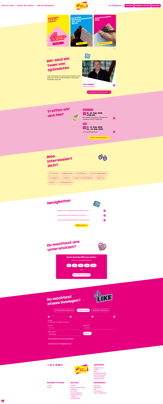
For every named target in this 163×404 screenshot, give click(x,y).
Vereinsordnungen (99, 377)
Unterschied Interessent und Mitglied (61, 339)
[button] (81, 339)
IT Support (73, 396)
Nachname (86, 325)
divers (67, 322)
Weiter (87, 333)
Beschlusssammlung (100, 375)
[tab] (64, 310)
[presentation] (47, 48)
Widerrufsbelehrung (100, 393)
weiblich (59, 322)
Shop (95, 371)
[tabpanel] (58, 30)
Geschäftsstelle (75, 398)
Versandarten (98, 391)
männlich (52, 322)
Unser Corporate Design (77, 387)
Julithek (72, 386)
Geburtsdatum (52, 332)
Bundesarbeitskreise (100, 373)
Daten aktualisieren (76, 393)
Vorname (50, 325)
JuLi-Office (73, 391)
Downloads (73, 389)
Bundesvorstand (99, 378)
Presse (49, 387)
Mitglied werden (98, 368)
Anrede (50, 320)
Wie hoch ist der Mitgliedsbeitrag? (60, 344)
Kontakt (49, 386)
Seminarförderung (76, 394)
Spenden (96, 369)
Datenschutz (97, 387)
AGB (95, 389)
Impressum (97, 386)
